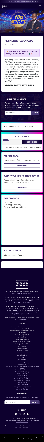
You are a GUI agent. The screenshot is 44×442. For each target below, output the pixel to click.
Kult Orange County (22, 361)
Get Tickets (32, 142)
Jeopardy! (22, 354)
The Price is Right (22, 382)
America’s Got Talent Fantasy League (22, 330)
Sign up (35, 402)
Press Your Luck (22, 373)
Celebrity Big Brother (22, 339)
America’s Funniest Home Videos (22, 327)
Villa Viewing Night (22, 388)
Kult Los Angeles (22, 355)
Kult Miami (22, 357)
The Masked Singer (22, 377)
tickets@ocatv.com (22, 422)
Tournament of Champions (22, 386)
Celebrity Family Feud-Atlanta (22, 341)
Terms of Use (16, 439)
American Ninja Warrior (22, 336)
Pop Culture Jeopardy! (22, 371)
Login (6, 317)
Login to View (27, 126)
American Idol (22, 332)
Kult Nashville (22, 359)
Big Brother (22, 337)
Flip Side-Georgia (22, 350)
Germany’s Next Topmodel (22, 352)
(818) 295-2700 (26, 420)
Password (22, 368)
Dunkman (22, 345)
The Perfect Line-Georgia (22, 380)
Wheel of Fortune (22, 389)
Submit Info (22, 165)
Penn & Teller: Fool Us (22, 370)
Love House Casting (22, 363)
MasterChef (22, 364)
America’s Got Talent (22, 329)
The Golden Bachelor (22, 375)
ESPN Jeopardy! (22, 346)
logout (26, 319)
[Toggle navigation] (40, 6)
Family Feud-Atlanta (22, 348)
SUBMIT (35, 113)
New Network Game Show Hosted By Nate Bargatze (22, 366)
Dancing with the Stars (22, 343)
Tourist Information (22, 384)
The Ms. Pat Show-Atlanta (22, 379)
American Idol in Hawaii (22, 334)
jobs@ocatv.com (22, 427)
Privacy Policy (27, 439)
